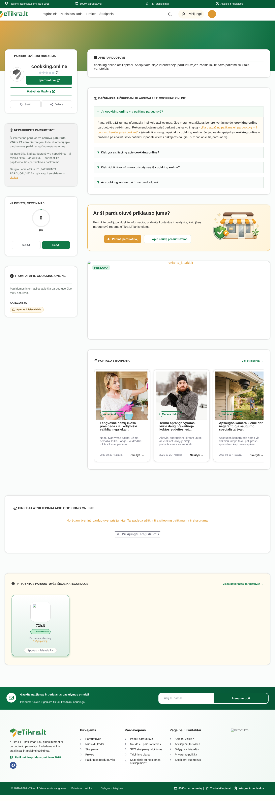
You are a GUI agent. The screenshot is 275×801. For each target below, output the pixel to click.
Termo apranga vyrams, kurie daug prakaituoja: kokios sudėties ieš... (177, 426)
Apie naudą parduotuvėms (169, 239)
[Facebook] (13, 765)
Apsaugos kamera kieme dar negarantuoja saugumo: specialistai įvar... (241, 426)
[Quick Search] (170, 14)
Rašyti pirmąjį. (40, 641)
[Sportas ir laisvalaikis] (13, 309)
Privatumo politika (81, 788)
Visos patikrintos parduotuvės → (243, 583)
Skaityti (26, 244)
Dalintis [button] (59, 104)
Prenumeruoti (241, 698)
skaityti (14, 177)
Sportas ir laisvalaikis (28, 309)
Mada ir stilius (171, 414)
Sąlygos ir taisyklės (112, 788)
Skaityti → (137, 455)
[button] (212, 14)
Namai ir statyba (112, 414)
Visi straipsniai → (253, 360)
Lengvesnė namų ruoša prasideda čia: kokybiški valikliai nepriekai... (118, 426)
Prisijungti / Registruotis (140, 534)
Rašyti (56, 244)
